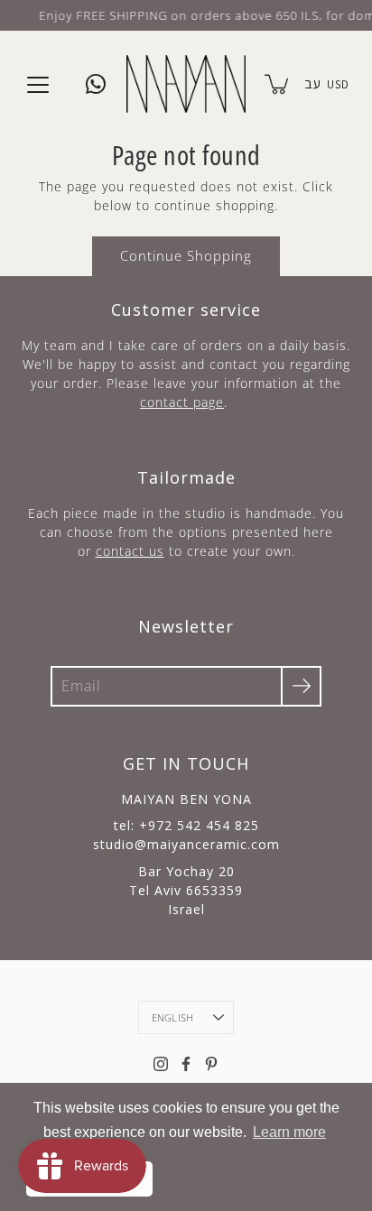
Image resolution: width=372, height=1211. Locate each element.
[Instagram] (161, 1064)
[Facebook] (186, 1064)
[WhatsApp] (95, 83)
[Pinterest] (211, 1064)
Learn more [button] (289, 1132)
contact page (182, 402)
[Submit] (301, 686)
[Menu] (38, 85)
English (173, 1017)
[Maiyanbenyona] (186, 84)
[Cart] (278, 83)
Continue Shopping (186, 255)
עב (312, 83)
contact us (130, 550)
